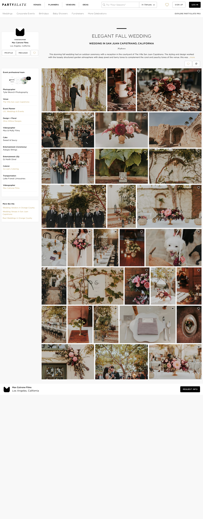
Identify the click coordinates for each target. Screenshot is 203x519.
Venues (37, 5)
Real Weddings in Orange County (17, 218)
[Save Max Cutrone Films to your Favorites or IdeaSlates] (34, 53)
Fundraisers (78, 13)
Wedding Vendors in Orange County (19, 208)
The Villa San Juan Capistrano (16, 102)
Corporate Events (26, 13)
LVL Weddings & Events (13, 111)
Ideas (86, 5)
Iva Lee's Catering (11, 169)
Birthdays (44, 13)
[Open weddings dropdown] (12, 13)
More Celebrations (97, 13)
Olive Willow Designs (12, 121)
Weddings (7, 13)
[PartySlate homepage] (14, 5)
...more (191, 57)
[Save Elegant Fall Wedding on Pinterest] (196, 64)
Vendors (70, 5)
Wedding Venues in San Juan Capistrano (15, 212)
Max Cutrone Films (20, 42)
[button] (167, 4)
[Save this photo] (103, 71)
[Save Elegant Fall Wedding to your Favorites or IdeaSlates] (188, 64)
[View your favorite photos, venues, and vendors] (167, 5)
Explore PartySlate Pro (188, 13)
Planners (53, 5)
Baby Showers (60, 13)
